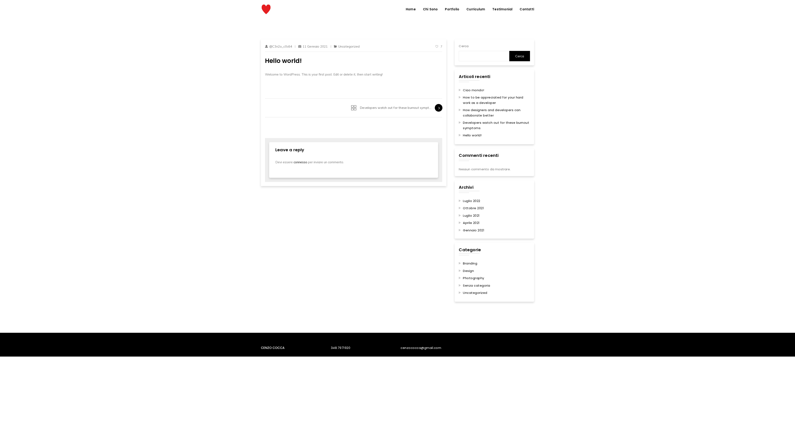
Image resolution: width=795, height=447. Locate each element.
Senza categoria (476, 285)
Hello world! (472, 135)
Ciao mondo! (473, 90)
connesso (300, 162)
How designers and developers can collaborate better (491, 113)
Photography (473, 278)
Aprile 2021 (471, 223)
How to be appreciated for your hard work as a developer (493, 100)
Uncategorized (349, 46)
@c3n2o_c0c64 (280, 46)
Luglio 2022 (471, 201)
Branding (470, 263)
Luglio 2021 (471, 215)
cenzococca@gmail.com (421, 348)
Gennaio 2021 (473, 230)
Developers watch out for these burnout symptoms (496, 125)
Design (468, 271)
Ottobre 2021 (473, 208)
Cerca (464, 46)
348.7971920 (341, 348)
